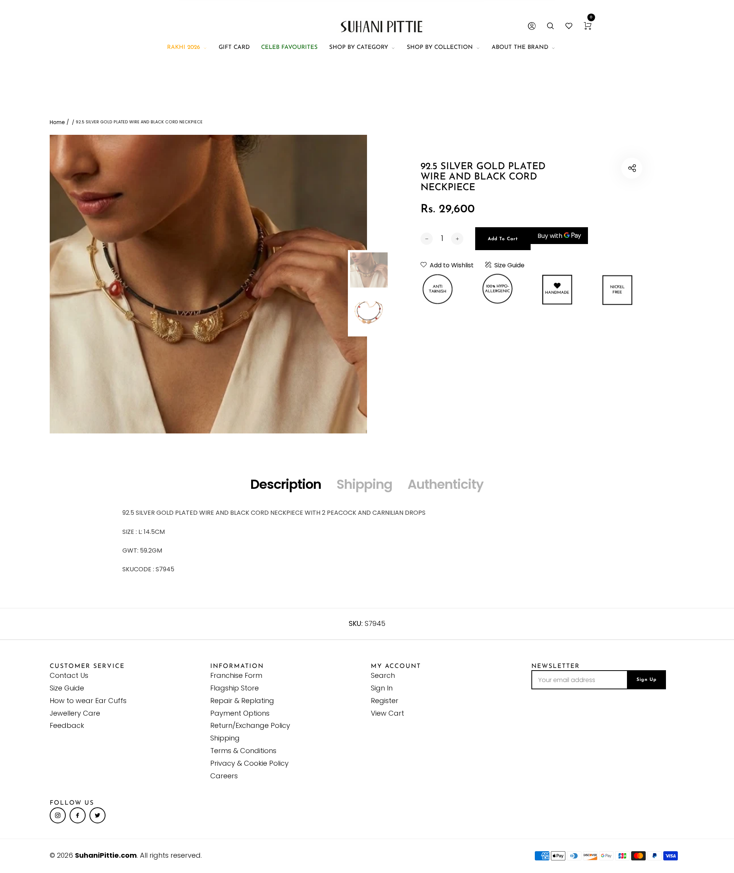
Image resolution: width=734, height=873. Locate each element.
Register (384, 700)
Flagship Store (234, 688)
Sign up (646, 679)
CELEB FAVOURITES (289, 47)
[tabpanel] (208, 284)
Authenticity (446, 484)
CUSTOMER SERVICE (87, 666)
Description (285, 484)
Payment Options (240, 713)
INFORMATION (237, 666)
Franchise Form (236, 675)
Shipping (364, 484)
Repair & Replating (242, 700)
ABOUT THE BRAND (520, 47)
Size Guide (509, 265)
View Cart (387, 713)
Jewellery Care (75, 713)
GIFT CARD (234, 47)
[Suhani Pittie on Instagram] (58, 815)
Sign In (382, 688)
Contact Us (69, 675)
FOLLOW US (72, 803)
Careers (224, 776)
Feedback (67, 725)
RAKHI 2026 (183, 47)
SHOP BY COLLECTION (440, 47)
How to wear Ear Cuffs (88, 700)
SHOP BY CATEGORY (358, 47)
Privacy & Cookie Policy (249, 763)
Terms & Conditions (243, 750)
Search (383, 675)
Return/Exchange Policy (250, 725)
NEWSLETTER (555, 666)
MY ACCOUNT (396, 666)
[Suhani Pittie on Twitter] (97, 815)
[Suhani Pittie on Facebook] (78, 815)
